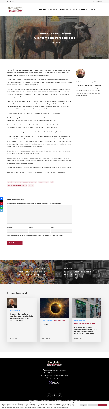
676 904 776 (49, 373)
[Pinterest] (1, 203)
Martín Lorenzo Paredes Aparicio (61, 33)
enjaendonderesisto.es (29, 182)
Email (31, 227)
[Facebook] (1, 198)
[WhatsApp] (1, 208)
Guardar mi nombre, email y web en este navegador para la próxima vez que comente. (36, 235)
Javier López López (59, 320)
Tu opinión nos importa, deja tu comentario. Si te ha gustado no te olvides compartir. (34, 203)
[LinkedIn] (1, 206)
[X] (1, 201)
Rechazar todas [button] (93, 405)
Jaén (52, 182)
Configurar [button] (83, 405)
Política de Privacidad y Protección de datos (49, 400)
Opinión (31, 185)
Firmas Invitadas (43, 33)
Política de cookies (68, 400)
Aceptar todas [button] (102, 405)
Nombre (10, 227)
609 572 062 (44, 375)
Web (52, 227)
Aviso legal (32, 400)
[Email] (1, 210)
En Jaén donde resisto (14, 182)
